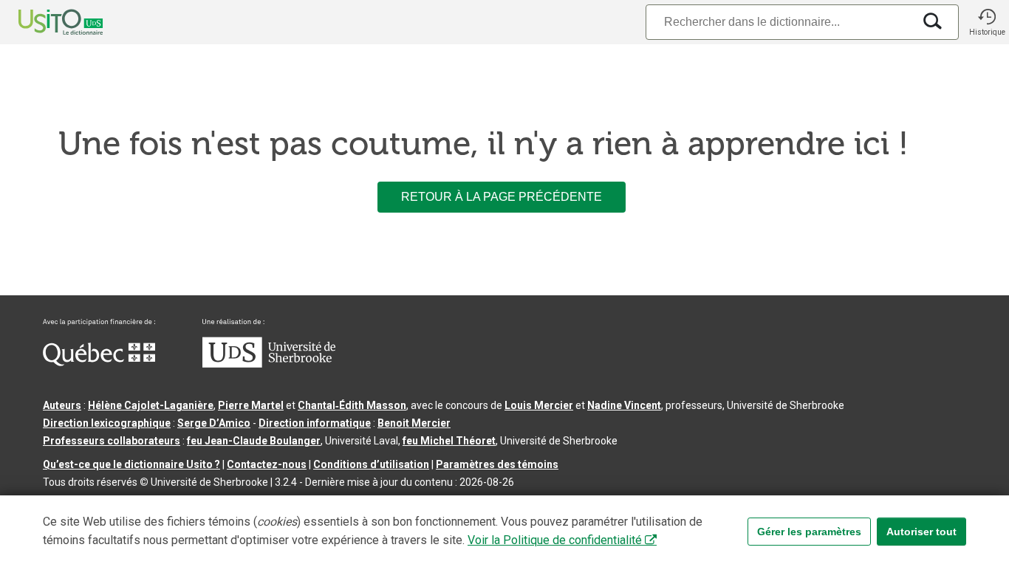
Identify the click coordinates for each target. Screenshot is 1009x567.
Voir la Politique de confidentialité (555, 540)
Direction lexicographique (107, 423)
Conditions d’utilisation (371, 464)
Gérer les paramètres (809, 531)
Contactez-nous (267, 464)
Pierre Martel (251, 405)
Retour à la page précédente (501, 196)
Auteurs (62, 405)
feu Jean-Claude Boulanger (254, 441)
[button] (987, 22)
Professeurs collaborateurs (111, 441)
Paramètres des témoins (497, 464)
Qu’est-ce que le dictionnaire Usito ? (131, 464)
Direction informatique (315, 423)
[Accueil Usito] (44, 22)
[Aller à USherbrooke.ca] (268, 364)
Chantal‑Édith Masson (352, 405)
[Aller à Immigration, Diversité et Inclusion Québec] (99, 362)
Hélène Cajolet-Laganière (150, 405)
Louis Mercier (538, 405)
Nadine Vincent (624, 405)
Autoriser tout (921, 531)
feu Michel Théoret (449, 441)
